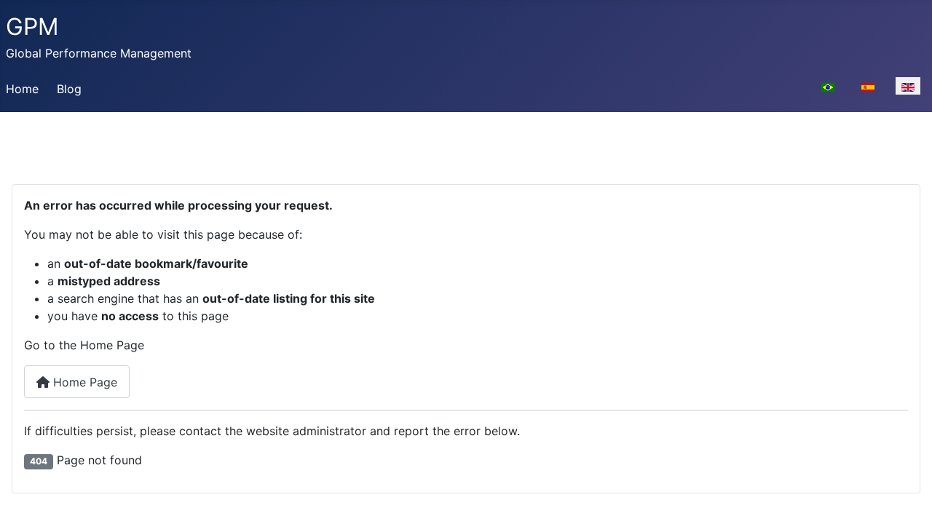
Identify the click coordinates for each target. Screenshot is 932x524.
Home (22, 89)
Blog (69, 89)
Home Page (83, 382)
